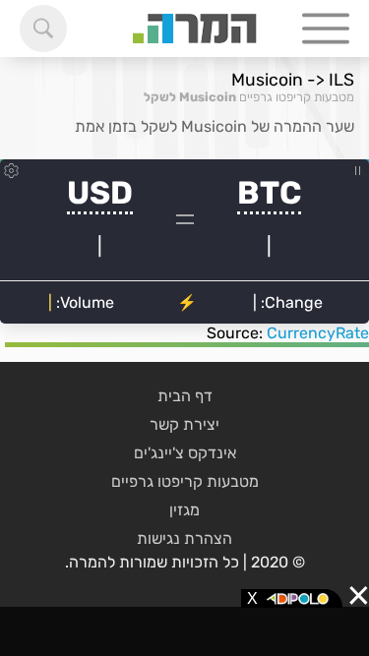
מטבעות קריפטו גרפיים (296, 96)
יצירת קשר (184, 424)
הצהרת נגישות (184, 538)
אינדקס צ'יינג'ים (185, 453)
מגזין (184, 510)
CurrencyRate (318, 333)
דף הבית (185, 396)
